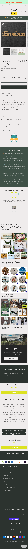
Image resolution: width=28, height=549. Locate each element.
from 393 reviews (13, 194)
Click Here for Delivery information (14, 2)
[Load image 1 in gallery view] (6, 52)
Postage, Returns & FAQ (8, 478)
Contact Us (5, 481)
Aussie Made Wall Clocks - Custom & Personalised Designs (12, 295)
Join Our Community (7, 490)
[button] (2, 11)
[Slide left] (1, 52)
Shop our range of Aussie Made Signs (14, 430)
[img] (14, 192)
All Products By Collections (8, 472)
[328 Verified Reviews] (14, 143)
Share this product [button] (6, 130)
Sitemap (4, 499)
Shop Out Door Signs (11, 358)
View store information (7, 95)
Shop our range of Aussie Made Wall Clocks (14, 434)
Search (4, 469)
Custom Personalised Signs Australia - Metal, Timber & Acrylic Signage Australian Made (12, 262)
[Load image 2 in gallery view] (14, 52)
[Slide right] (26, 52)
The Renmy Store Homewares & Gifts (13, 541)
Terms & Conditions (7, 501)
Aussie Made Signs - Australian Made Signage (12, 328)
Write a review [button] (14, 392)
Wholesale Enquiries (7, 493)
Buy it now (14, 87)
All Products (5, 475)
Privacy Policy (5, 496)
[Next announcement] (25, 5)
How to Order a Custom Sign (9, 487)
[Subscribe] (23, 378)
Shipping (7, 68)
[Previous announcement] (2, 5)
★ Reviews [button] (26, 275)
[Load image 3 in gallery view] (21, 52)
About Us (5, 484)
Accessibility (5, 504)
